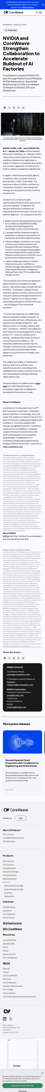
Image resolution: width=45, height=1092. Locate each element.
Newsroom (7, 979)
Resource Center (9, 954)
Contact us (7, 818)
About (6, 963)
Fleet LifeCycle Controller (13, 886)
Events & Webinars (10, 957)
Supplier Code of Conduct (13, 986)
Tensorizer (8, 893)
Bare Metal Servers (10, 879)
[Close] (42, 1073)
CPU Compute (8, 834)
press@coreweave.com (18, 674)
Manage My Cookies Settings (22, 1085)
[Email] (18, 107)
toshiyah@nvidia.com (16, 707)
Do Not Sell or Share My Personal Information (19, 996)
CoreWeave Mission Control (13, 838)
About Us (6, 968)
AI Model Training (9, 907)
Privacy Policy (8, 989)
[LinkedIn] (5, 107)
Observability (9, 896)
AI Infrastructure (12, 923)
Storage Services (9, 868)
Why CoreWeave (12, 928)
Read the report (28, 7)
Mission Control (9, 917)
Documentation (9, 943)
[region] (22, 1081)
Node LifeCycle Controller (14, 889)
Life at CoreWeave (10, 975)
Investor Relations (9, 982)
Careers (6, 972)
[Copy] (23, 107)
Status (5, 947)
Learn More (22, 1091)
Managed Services (9, 875)
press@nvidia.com (15, 695)
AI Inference (7, 910)
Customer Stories (9, 940)
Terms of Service (9, 993)
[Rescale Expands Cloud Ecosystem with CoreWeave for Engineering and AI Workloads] (22, 763)
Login (20, 818)
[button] (40, 12)
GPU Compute (8, 861)
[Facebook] (14, 107)
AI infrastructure (9, 841)
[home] (13, 12)
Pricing (5, 950)
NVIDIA (6, 536)
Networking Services (10, 871)
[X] (9, 107)
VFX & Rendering (9, 914)
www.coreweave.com (13, 446)
